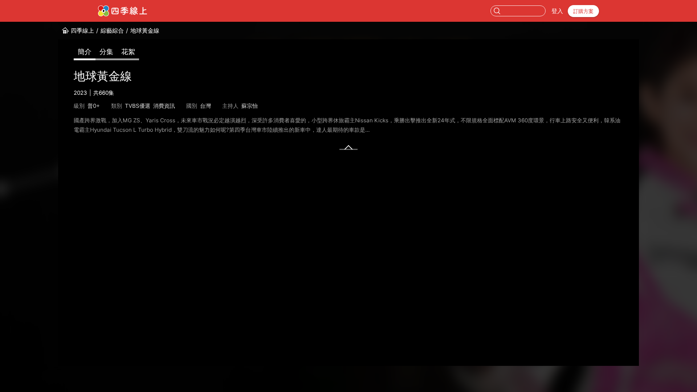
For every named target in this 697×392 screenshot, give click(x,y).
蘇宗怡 (249, 105)
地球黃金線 (144, 30)
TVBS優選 (137, 105)
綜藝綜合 (112, 30)
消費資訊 (164, 105)
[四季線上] (122, 11)
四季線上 (82, 30)
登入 (557, 11)
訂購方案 (583, 11)
